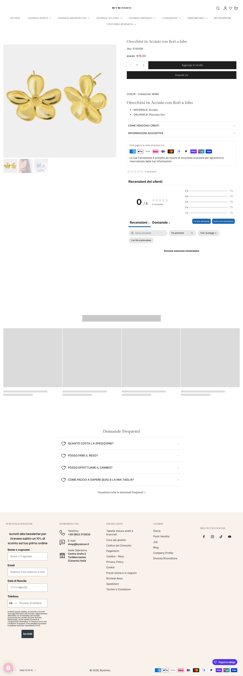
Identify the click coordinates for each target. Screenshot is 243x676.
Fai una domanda (201, 221)
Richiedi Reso (114, 578)
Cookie (110, 567)
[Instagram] (212, 536)
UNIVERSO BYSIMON (120, 24)
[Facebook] (203, 536)
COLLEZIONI (170, 18)
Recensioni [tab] (140, 222)
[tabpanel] (181, 258)
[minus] (130, 65)
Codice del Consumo (118, 545)
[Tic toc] (221, 536)
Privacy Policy (115, 561)
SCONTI (15, 18)
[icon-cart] (236, 8)
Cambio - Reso (115, 556)
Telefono (13, 596)
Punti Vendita (161, 536)
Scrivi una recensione (223, 221)
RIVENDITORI (222, 18)
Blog (156, 547)
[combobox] (13, 603)
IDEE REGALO (196, 18)
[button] (192, 65)
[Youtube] (229, 536)
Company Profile (163, 553)
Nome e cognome (19, 549)
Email (11, 565)
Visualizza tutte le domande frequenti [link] (120, 492)
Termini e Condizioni (118, 589)
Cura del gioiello (116, 539)
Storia (157, 530)
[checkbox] (141, 240)
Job (155, 541)
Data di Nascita (17, 580)
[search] (218, 8)
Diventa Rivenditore (165, 558)
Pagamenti (112, 551)
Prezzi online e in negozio (121, 573)
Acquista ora (181, 75)
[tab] (161, 223)
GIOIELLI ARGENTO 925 (72, 18)
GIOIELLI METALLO (140, 18)
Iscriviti (27, 633)
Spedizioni (112, 583)
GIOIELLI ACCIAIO (107, 18)
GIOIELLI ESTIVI (38, 18)
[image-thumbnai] (10, 166)
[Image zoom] (59, 101)
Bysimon (105, 670)
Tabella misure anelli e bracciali (119, 532)
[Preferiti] (230, 8)
